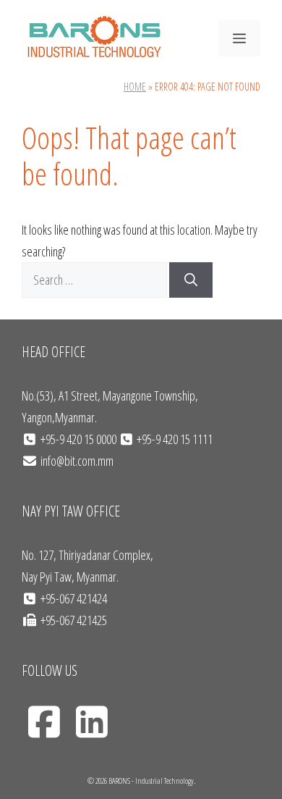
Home (135, 86)
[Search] (191, 280)
